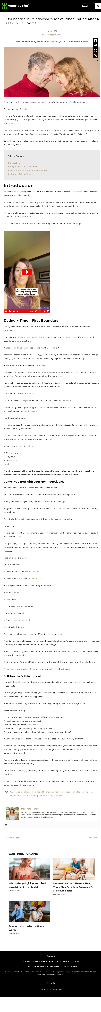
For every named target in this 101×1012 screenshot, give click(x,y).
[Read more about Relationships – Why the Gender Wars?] (29, 911)
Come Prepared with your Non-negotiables (27, 170)
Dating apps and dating (31, 337)
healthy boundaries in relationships (71, 792)
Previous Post (11, 838)
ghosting (77, 682)
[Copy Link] (95, 55)
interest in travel (35, 578)
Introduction (14, 163)
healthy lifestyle (32, 571)
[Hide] (98, 60)
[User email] (6, 825)
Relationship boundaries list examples (44, 795)
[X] (95, 50)
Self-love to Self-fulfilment (20, 174)
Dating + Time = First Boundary (22, 166)
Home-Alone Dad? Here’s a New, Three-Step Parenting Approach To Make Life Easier (73, 887)
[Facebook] (95, 40)
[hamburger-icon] (78, 6)
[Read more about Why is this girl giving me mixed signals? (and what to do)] (29, 868)
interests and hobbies (23, 620)
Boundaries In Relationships (22, 792)
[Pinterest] (95, 45)
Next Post (94, 838)
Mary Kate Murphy (53, 35)
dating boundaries (45, 792)
